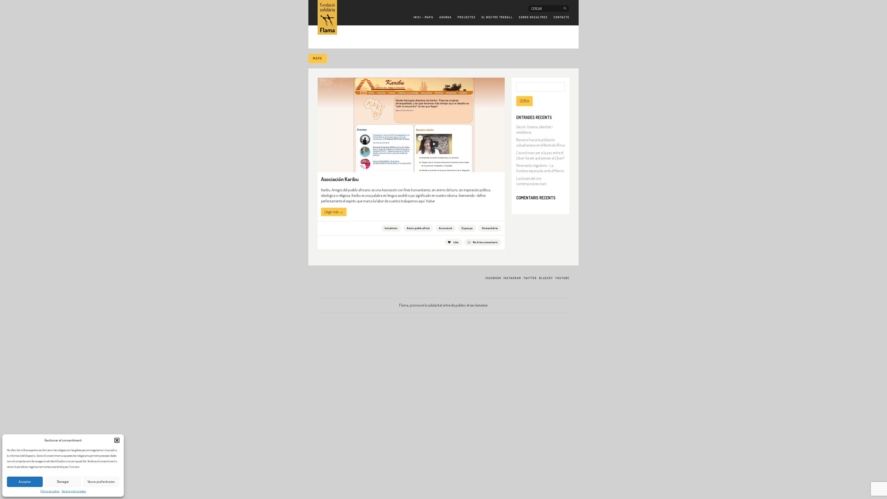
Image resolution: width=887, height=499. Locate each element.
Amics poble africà (418, 228)
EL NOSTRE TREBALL (497, 17)
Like (456, 242)
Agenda (445, 17)
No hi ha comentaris (485, 242)
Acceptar (25, 481)
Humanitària (490, 228)
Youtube (562, 278)
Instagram (512, 278)
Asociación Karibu (340, 179)
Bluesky (546, 278)
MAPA (317, 58)
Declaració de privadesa (74, 491)
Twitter (530, 278)
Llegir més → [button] (334, 212)
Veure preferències (101, 481)
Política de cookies (49, 491)
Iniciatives (391, 228)
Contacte (561, 17)
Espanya (467, 228)
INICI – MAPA (423, 17)
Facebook (493, 278)
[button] (117, 440)
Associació (445, 228)
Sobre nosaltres (533, 17)
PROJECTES (467, 17)
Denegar (63, 481)
